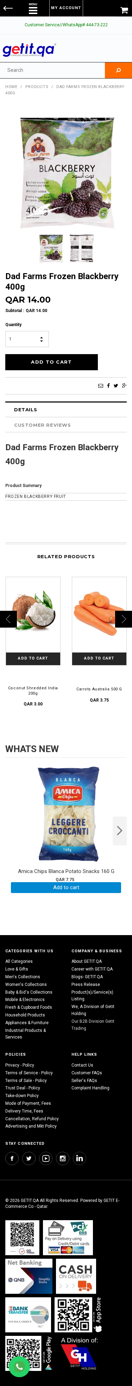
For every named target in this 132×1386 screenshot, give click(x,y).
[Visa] (68, 1237)
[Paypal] (22, 1237)
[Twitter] (116, 385)
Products (36, 86)
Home (11, 86)
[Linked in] (79, 1158)
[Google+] (124, 385)
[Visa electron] (28, 1314)
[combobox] (52, 70)
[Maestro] (80, 1314)
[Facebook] (108, 385)
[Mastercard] (28, 1276)
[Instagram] (62, 1158)
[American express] (76, 1276)
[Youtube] (45, 1158)
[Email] (100, 385)
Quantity (13, 324)
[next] (120, 831)
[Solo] (29, 1353)
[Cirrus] (79, 1353)
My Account (66, 8)
